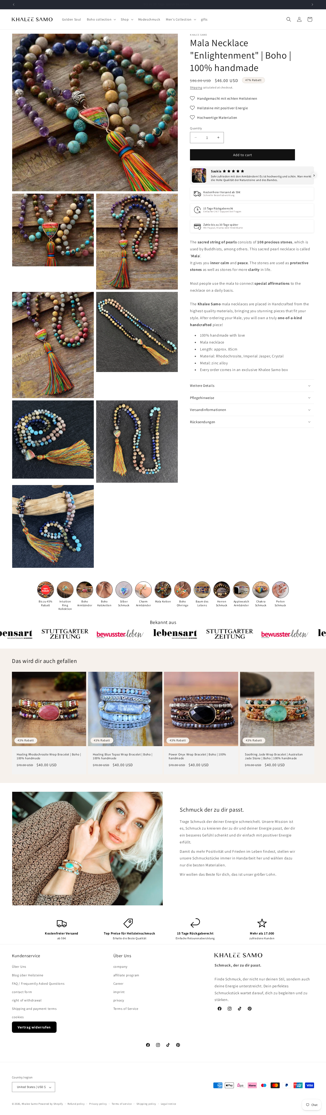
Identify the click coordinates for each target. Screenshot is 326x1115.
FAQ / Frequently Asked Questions (38, 983)
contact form (22, 992)
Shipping (196, 87)
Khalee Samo (30, 1104)
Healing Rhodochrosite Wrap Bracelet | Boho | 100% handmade (49, 756)
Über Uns (19, 967)
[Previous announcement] (13, 4)
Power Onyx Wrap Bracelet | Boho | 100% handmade (197, 756)
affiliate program (126, 975)
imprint (119, 992)
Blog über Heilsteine (27, 975)
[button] (101, 19)
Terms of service (122, 1103)
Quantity (196, 128)
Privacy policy (98, 1103)
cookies (18, 1017)
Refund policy (76, 1103)
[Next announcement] (312, 4)
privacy (118, 1000)
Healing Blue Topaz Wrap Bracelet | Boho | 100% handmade (122, 756)
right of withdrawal (27, 1000)
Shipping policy (146, 1103)
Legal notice (168, 1103)
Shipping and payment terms (34, 1009)
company (120, 967)
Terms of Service (125, 1009)
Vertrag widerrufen (34, 1027)
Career (118, 983)
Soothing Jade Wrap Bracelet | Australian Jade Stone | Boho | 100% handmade (274, 756)
